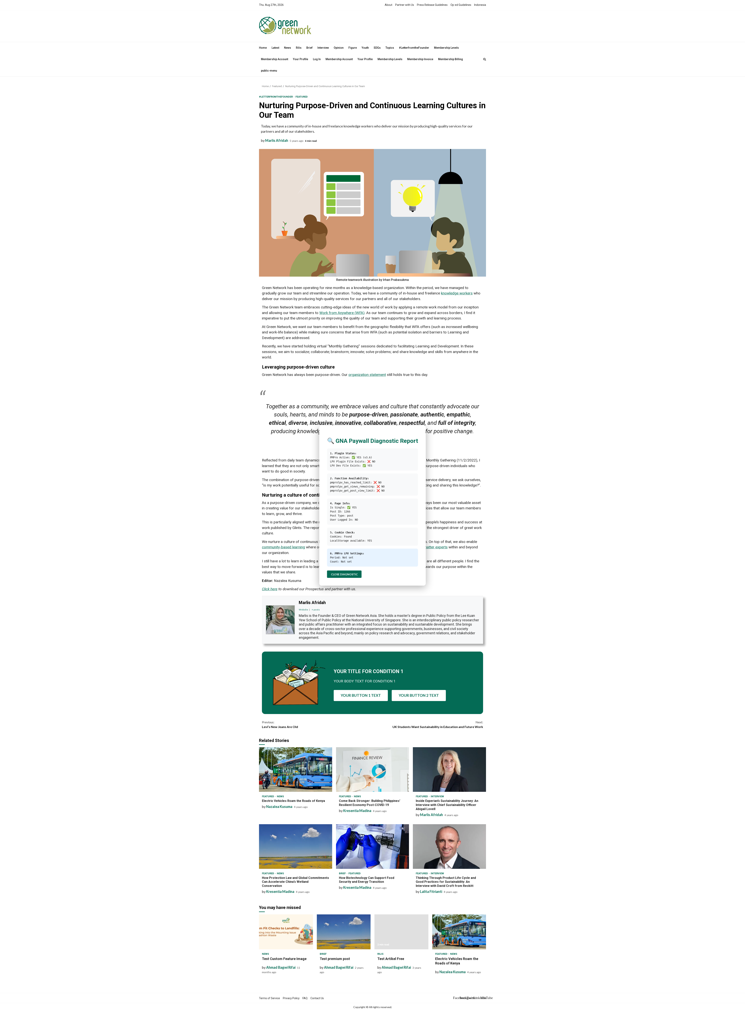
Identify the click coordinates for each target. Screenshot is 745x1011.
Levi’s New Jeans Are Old (280, 724)
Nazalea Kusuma (279, 806)
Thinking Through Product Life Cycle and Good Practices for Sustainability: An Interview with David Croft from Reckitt (449, 846)
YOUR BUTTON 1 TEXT (361, 695)
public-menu (269, 70)
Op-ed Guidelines (460, 4)
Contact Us (317, 998)
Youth (365, 47)
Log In (317, 59)
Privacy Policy (291, 998)
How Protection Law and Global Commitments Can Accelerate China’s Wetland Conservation (295, 846)
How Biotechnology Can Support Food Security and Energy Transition (372, 846)
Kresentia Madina (357, 810)
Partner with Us (404, 4)
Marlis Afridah (276, 140)
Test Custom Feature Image (286, 931)
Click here (269, 589)
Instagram (463, 998)
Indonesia (480, 4)
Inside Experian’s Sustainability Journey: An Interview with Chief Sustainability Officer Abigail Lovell (449, 769)
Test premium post (344, 931)
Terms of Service (269, 998)
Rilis (298, 47)
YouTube (483, 998)
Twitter (469, 998)
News (287, 47)
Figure (352, 47)
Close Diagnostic (344, 574)
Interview (323, 47)
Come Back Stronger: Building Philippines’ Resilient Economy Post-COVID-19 (372, 769)
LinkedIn (476, 998)
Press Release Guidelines (432, 4)
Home (263, 47)
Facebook (456, 998)
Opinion (339, 47)
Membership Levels (446, 47)
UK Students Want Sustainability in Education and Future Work (437, 724)
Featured (301, 97)
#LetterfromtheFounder (414, 47)
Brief (309, 47)
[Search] (484, 59)
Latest (275, 47)
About (388, 4)
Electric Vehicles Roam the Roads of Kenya (295, 769)
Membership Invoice (420, 59)
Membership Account (274, 59)
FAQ (305, 998)
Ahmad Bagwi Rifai (280, 967)
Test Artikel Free (401, 931)
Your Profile (300, 59)
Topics (389, 47)
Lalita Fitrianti (431, 891)
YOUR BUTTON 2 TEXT (419, 695)
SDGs (377, 47)
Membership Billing (450, 59)
